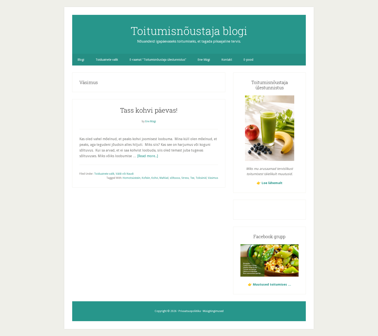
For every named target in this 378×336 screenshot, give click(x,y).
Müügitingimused (213, 311)
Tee (192, 177)
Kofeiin (146, 177)
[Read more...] (147, 156)
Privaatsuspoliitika (189, 311)
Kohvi (154, 177)
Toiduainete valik (104, 173)
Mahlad (163, 177)
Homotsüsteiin (131, 177)
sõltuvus (175, 177)
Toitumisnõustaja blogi (189, 31)
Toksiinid (201, 177)
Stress (185, 177)
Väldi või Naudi (125, 173)
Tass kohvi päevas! (148, 110)
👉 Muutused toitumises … (269, 284)
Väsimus (213, 177)
